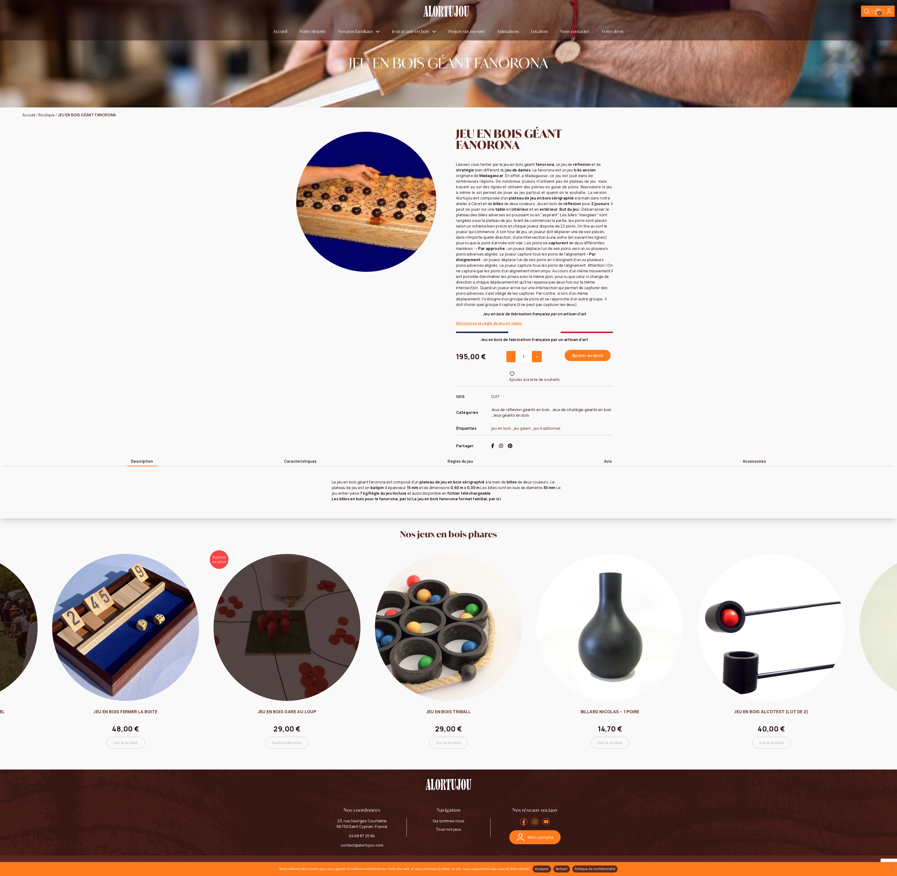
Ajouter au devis (587, 355)
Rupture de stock (125, 742)
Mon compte (540, 837)
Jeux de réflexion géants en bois (520, 409)
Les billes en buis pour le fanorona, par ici (372, 498)
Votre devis (612, 31)
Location (539, 31)
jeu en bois (501, 428)
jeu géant (522, 428)
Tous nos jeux (448, 829)
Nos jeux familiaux (355, 31)
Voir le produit (287, 742)
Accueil (280, 31)
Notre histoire (312, 31)
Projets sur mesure (466, 31)
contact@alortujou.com (362, 845)
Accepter (542, 869)
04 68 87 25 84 (362, 835)
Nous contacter (575, 31)
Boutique (47, 114)
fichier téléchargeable (469, 493)
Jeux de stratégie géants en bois (582, 409)
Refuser (562, 869)
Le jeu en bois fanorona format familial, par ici (456, 498)
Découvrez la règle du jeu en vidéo (489, 323)
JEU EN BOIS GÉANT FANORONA (87, 114)
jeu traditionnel (546, 428)
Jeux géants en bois (410, 31)
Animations (508, 31)
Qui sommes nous (449, 820)
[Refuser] (891, 869)
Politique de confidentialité (595, 869)
